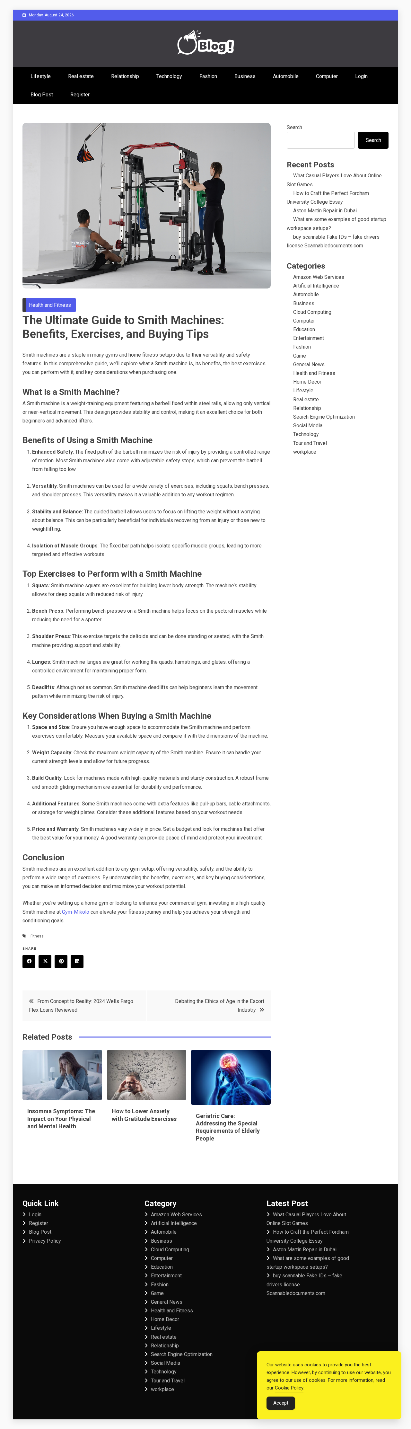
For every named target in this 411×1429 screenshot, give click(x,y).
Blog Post (42, 95)
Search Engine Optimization (324, 417)
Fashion (208, 76)
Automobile (286, 76)
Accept (280, 1403)
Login (361, 76)
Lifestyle (41, 76)
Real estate (81, 76)
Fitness (37, 936)
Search (294, 127)
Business (245, 76)
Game (299, 356)
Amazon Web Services (318, 277)
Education (304, 329)
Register (80, 95)
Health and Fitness (50, 305)
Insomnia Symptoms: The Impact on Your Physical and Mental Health (61, 1119)
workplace (304, 452)
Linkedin (77, 961)
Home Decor (307, 382)
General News (309, 364)
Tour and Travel (310, 443)
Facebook (28, 961)
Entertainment (308, 338)
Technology (169, 76)
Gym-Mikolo (75, 912)
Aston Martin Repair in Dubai (325, 211)
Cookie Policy (289, 1388)
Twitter (45, 961)
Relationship (125, 76)
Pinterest (61, 961)
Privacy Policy (45, 1241)
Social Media (307, 425)
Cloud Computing (312, 312)
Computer (327, 76)
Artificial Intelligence (316, 286)
